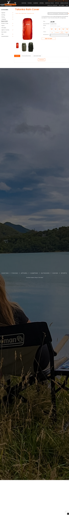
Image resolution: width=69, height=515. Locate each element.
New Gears (3, 32)
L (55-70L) (59, 29)
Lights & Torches (52, 5)
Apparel (42, 3)
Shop (20, 13)
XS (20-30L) (67, 29)
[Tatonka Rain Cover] (27, 41)
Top (68, 514)
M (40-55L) (52, 29)
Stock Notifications (26, 56)
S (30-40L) (56, 29)
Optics (57, 3)
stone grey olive (61, 32)
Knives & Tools (49, 3)
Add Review (41, 59)
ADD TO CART (48, 38)
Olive (52, 32)
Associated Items (37, 56)
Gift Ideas (61, 5)
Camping (35, 3)
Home (17, 13)
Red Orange (57, 32)
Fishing (30, 3)
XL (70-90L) (63, 29)
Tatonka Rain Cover (30, 13)
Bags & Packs (64, 3)
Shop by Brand (4, 36)
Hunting (24, 3)
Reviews (17, 56)
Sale (67, 5)
